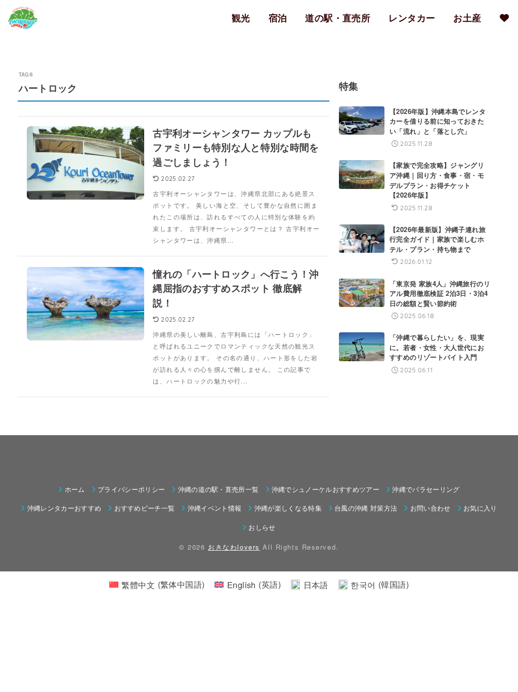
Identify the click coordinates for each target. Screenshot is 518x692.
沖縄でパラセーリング (425, 489)
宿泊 (278, 17)
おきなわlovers (234, 547)
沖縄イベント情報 (214, 508)
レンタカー (411, 17)
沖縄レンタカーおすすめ (64, 508)
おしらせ (261, 527)
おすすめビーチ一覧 (144, 508)
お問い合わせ (430, 508)
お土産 (467, 17)
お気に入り (480, 508)
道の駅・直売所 (337, 17)
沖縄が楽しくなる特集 (288, 508)
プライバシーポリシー (131, 489)
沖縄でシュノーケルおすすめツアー (325, 489)
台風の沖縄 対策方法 (365, 508)
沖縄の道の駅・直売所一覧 (218, 489)
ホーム (74, 489)
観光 (241, 17)
